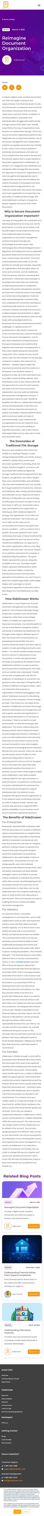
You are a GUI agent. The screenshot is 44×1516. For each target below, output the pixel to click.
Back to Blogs (9, 19)
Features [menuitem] (5, 1375)
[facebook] (11, 87)
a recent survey (22, 962)
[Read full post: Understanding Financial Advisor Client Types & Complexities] (22, 1263)
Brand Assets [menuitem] (6, 1443)
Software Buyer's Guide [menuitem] (10, 1379)
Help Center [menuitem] (6, 1382)
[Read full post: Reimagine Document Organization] (22, 1197)
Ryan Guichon (17, 1294)
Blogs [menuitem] (4, 1436)
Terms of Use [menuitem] (6, 1409)
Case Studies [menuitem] (6, 1440)
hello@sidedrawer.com (13, 1481)
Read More (34, 1226)
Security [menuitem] (5, 1402)
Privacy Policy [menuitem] (7, 1405)
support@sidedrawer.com (14, 1469)
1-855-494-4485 (10, 1466)
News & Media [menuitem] (7, 1399)
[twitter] (4, 87)
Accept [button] (17, 1512)
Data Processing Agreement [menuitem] (12, 1412)
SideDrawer (19, 60)
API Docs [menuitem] (5, 1423)
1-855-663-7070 (10, 1478)
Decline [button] (26, 1512)
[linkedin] (18, 87)
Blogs (6, 30)
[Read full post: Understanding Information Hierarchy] (22, 1320)
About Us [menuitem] (5, 1395)
